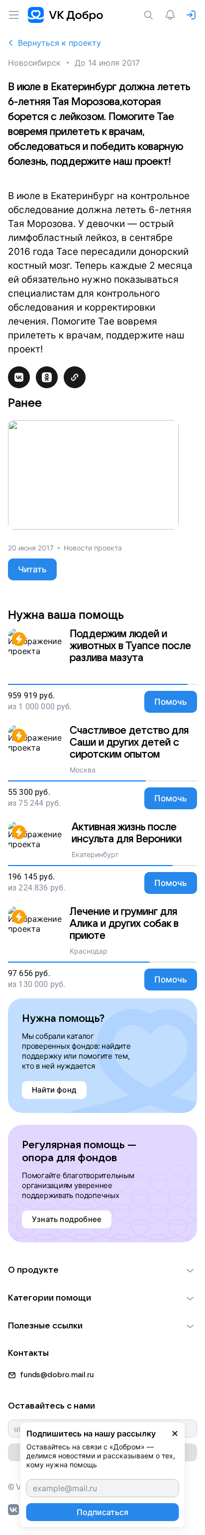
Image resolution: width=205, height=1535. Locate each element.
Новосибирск (34, 63)
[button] (102, 1270)
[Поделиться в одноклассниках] (47, 377)
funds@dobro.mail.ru (57, 1375)
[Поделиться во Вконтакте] (19, 377)
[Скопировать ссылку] (75, 377)
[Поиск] (150, 15)
